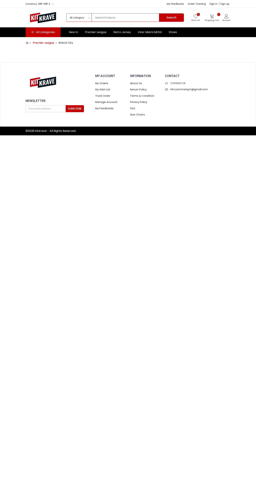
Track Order (102, 96)
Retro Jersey (122, 32)
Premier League (95, 32)
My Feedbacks (175, 4)
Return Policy (138, 89)
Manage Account (106, 102)
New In (73, 32)
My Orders (101, 83)
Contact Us (177, 83)
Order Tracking (197, 4)
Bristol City (66, 43)
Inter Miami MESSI (150, 32)
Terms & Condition (142, 96)
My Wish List (102, 89)
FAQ (132, 108)
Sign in (214, 4)
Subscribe (75, 108)
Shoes (173, 32)
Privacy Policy (138, 102)
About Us (136, 83)
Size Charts (137, 114)
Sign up (224, 4)
